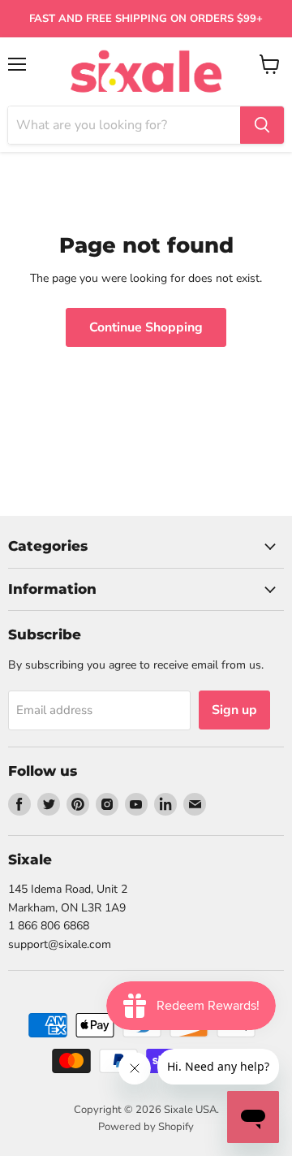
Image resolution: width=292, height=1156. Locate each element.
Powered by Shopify (146, 1126)
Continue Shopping (146, 327)
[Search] (262, 125)
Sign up (234, 710)
